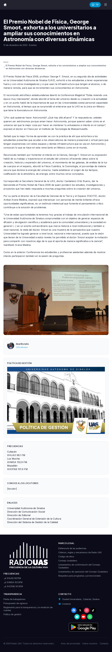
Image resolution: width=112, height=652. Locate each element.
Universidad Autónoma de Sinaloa (26, 508)
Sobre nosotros (89, 643)
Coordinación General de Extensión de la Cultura (34, 518)
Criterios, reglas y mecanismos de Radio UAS (80, 552)
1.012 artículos (22, 347)
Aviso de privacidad (70, 643)
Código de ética (66, 556)
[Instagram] (86, 610)
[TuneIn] (77, 616)
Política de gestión (12, 614)
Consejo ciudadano (67, 560)
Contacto (66, 604)
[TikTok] (93, 610)
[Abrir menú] (105, 4)
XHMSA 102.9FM (14, 582)
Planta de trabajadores (14, 599)
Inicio (6, 62)
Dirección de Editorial (18, 515)
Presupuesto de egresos (16, 603)
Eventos (33, 45)
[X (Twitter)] (80, 610)
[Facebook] (73, 610)
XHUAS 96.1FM (13, 578)
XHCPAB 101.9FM (14, 586)
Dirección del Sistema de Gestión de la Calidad (32, 522)
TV (97, 4)
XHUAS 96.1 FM (16, 455)
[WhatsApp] (89, 616)
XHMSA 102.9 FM (17, 462)
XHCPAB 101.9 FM (17, 469)
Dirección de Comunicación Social (26, 511)
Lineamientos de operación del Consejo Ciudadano (83, 571)
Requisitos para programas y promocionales (79, 575)
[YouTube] (83, 616)
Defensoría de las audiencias (72, 548)
